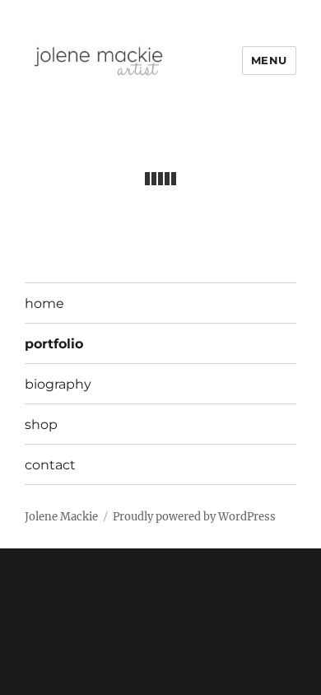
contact (50, 465)
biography (58, 384)
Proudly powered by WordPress (194, 517)
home (44, 303)
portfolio (54, 344)
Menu (269, 60)
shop (41, 424)
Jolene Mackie (61, 517)
